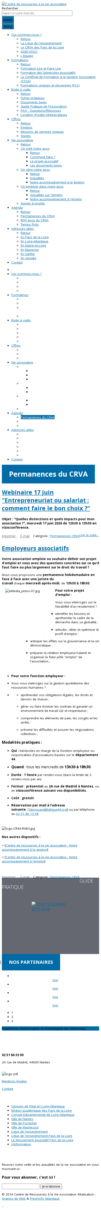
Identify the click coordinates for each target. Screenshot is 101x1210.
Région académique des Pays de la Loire (41, 1110)
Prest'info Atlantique (45, 1198)
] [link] (49, 809)
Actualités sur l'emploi (46, 195)
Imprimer (9, 536)
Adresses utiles (22, 228)
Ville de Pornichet (24, 1123)
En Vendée (28, 258)
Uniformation (21, 1144)
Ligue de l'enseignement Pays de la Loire (41, 1136)
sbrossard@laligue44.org (48, 809)
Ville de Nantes (22, 1119)
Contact (17, 262)
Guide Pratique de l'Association (44, 106)
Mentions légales (14, 1081)
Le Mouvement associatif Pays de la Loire (42, 1140)
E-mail (25, 536)
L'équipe (27, 56)
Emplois (26, 127)
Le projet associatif (44, 161)
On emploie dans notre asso (42, 186)
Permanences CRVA (65, 536)
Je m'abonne (51, 1186)
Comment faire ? (42, 157)
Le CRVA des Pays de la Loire (42, 47)
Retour (26, 39)
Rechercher (10, 8)
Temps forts (30, 224)
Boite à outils (21, 89)
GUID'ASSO (29, 51)
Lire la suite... (89, 535)
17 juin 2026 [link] (52, 523)
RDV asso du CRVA (35, 220)
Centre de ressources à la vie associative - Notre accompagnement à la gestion (40, 847)
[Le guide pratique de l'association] (50, 928)
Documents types (34, 102)
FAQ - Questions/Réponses (41, 110)
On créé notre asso (35, 148)
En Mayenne (30, 250)
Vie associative (22, 140)
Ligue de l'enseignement (29, 1131)
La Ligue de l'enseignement (41, 43)
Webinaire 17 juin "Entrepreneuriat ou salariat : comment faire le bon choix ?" (46, 500)
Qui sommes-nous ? (26, 35)
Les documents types (46, 165)
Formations (19, 60)
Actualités (37, 178)
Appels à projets (33, 203)
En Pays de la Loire (35, 237)
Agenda (17, 207)
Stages (26, 136)
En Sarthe (28, 254)
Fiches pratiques (33, 98)
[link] (27, 814)
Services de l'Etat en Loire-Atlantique (38, 1106)
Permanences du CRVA (38, 216)
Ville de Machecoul (25, 1127)
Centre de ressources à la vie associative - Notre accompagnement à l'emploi (40, 859)
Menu (8, 26)
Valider (8, 20)
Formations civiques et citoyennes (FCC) (50, 85)
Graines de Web (14, 1198)
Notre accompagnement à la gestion (57, 182)
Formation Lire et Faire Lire (41, 68)
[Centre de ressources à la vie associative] (34, 4)
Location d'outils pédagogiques (44, 115)
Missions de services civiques (42, 132)
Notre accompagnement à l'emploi (56, 199)
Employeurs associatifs (35, 548)
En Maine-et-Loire (33, 245)
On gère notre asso (35, 169)
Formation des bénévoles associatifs (48, 73)
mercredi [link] (33, 583)
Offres (16, 119)
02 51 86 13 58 (27, 814)
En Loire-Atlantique (34, 241)
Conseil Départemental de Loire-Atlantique (42, 1115)
